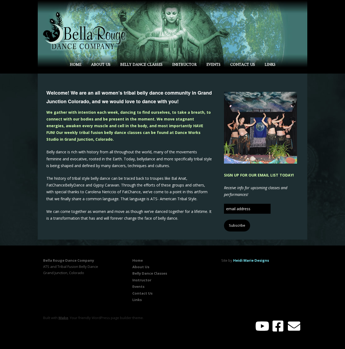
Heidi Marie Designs (251, 260)
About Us (101, 65)
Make (63, 317)
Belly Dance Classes (141, 65)
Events (213, 65)
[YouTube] (262, 326)
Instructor (184, 65)
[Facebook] (277, 326)
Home (75, 65)
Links (270, 65)
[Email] (294, 326)
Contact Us (242, 65)
